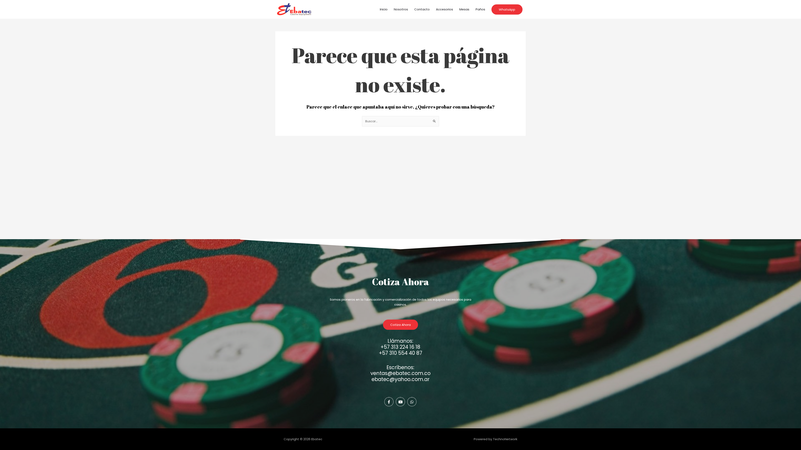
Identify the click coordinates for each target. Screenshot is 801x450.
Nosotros (401, 9)
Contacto (422, 9)
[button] (507, 9)
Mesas (464, 9)
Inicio (384, 9)
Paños (480, 9)
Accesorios (444, 9)
